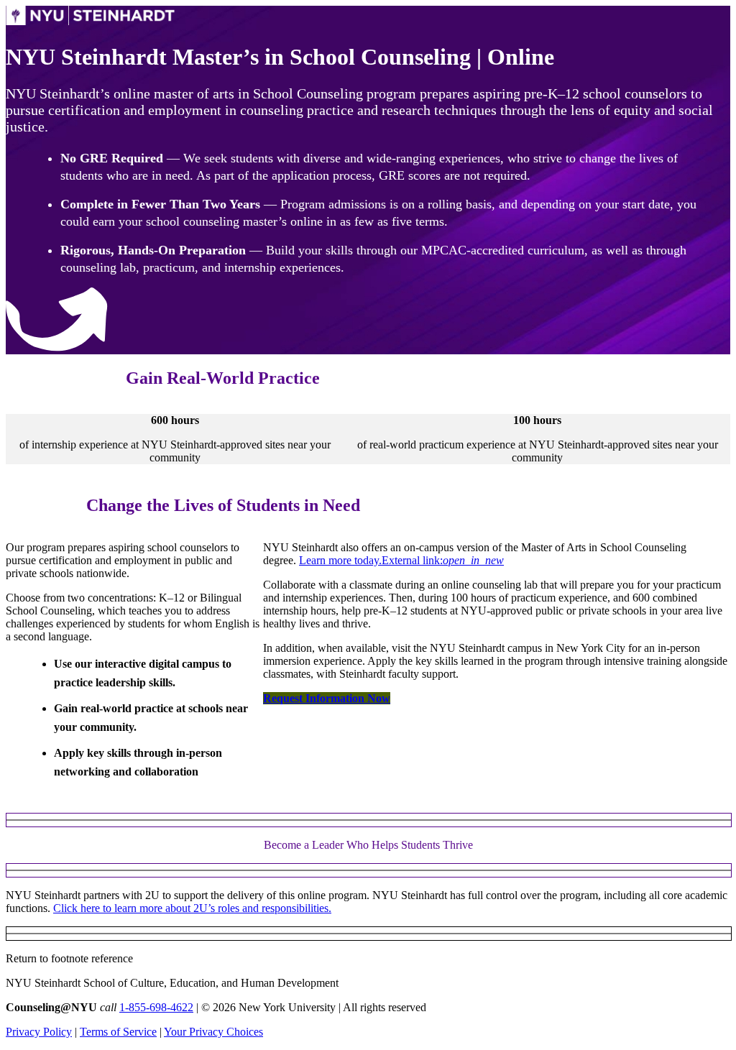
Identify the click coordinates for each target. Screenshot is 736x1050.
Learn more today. (401, 560)
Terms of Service (118, 1032)
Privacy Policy (39, 1032)
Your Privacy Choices (213, 1032)
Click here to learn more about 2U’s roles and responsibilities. (192, 908)
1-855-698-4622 (156, 1007)
